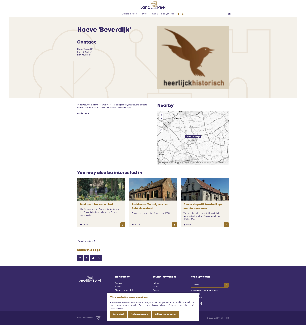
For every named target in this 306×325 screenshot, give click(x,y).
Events (118, 286)
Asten (155, 286)
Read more (82, 113)
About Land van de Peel (125, 290)
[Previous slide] (80, 233)
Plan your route (84, 54)
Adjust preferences (166, 314)
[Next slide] (87, 233)
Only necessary (139, 314)
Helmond (157, 283)
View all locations (85, 241)
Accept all (118, 314)
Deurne (156, 290)
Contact (118, 283)
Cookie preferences (85, 318)
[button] (193, 137)
